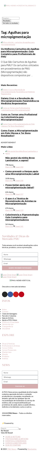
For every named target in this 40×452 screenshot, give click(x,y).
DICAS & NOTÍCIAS (12, 437)
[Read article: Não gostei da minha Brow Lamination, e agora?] (22, 152)
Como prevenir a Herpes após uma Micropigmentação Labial (22, 172)
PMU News (11, 449)
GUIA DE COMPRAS (13, 445)
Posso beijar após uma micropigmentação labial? (19, 186)
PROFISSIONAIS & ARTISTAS (16, 439)
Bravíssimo (32, 449)
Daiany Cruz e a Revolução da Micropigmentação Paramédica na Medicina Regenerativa (20, 101)
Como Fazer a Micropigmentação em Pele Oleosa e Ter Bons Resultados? (19, 133)
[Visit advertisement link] (9, 275)
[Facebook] (10, 294)
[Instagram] (5, 294)
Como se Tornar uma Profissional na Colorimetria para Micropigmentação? (19, 117)
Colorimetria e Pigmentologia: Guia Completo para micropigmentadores (22, 217)
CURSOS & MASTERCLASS (15, 443)
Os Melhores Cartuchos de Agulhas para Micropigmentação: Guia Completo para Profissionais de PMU (20, 53)
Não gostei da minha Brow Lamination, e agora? (20, 159)
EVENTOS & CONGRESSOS (15, 441)
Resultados (6, 21)
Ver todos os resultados (10, 23)
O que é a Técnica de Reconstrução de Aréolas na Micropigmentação (20, 201)
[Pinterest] (21, 294)
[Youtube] (16, 294)
